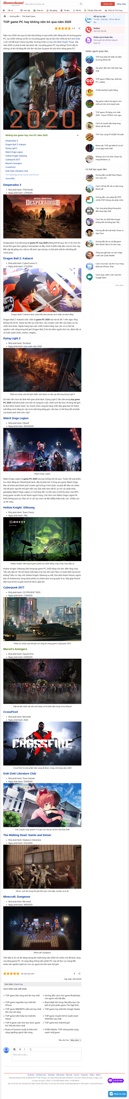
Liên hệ (76, 1075)
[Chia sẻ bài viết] (79, 28)
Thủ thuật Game (28, 16)
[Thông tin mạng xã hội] (116, 1084)
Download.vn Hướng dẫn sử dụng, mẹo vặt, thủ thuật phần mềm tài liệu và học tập (15, 4)
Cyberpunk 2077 (12, 160)
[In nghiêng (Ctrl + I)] (24, 1049)
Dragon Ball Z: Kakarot (15, 144)
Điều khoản (60, 1075)
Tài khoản (30, 1075)
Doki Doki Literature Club (16, 171)
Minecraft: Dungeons (16, 896)
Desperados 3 (11, 141)
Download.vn (4, 16)
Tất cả (10, 10)
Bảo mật (69, 1075)
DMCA (98, 1075)
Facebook (84, 1075)
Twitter (92, 1075)
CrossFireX (10, 167)
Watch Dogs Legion (14, 152)
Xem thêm (119, 285)
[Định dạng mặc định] (30, 1049)
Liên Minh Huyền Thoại (63, 42)
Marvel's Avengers (13, 163)
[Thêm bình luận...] (46, 1056)
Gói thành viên (41, 1075)
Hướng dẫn (14, 16)
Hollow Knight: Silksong (16, 156)
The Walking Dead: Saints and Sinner (27, 835)
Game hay (18, 984)
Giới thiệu (51, 1075)
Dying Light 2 (11, 148)
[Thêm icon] (14, 1049)
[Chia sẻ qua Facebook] (74, 973)
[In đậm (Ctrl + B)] (20, 1049)
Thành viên (107, 4)
